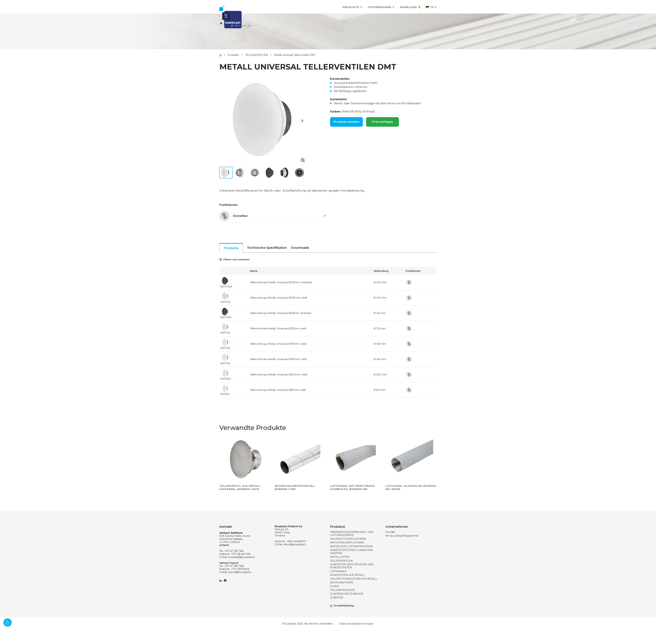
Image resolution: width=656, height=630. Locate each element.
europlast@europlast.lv (241, 557)
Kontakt (390, 532)
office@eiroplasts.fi (294, 544)
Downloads (300, 248)
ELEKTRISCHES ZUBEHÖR (346, 593)
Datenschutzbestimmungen (356, 623)
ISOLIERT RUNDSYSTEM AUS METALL (353, 578)
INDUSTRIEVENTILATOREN (347, 542)
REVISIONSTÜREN (341, 582)
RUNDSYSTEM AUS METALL (347, 575)
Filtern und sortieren (236, 259)
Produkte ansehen (346, 121)
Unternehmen (379, 7)
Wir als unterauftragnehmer (401, 535)
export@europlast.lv (240, 572)
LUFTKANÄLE (338, 571)
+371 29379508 (240, 569)
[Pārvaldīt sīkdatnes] (7, 622)
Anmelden (408, 7)
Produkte (351, 7)
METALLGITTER (339, 556)
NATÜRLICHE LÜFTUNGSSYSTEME (351, 546)
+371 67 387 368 (234, 566)
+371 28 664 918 (240, 554)
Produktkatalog (344, 605)
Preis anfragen (382, 121)
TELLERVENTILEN (256, 55)
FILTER (334, 586)
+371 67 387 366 (233, 550)
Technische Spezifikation (267, 248)
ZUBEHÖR (336, 597)
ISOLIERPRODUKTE (342, 590)
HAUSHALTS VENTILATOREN (348, 538)
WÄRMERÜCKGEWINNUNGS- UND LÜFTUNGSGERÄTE (351, 533)
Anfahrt (224, 545)
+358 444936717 (296, 541)
